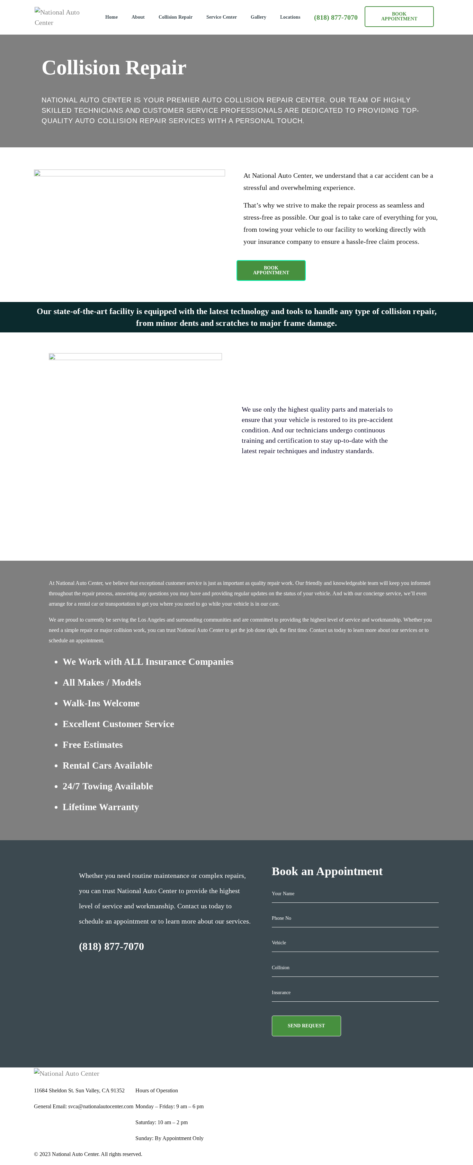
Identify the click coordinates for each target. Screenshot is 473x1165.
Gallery (258, 17)
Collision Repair (176, 17)
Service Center (221, 17)
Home (111, 17)
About (138, 17)
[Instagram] (240, 1070)
